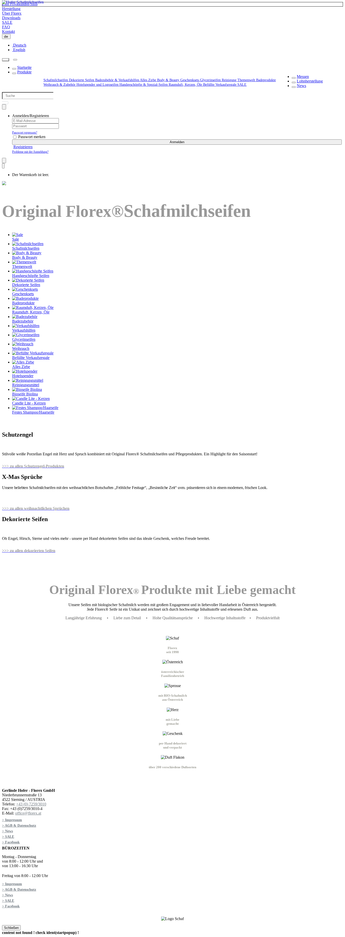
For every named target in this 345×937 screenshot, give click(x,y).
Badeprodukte (266, 80)
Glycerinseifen (211, 80)
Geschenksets (190, 80)
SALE (7, 22)
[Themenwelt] (24, 262)
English (18, 50)
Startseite (24, 67)
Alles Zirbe (148, 80)
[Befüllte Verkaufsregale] (33, 353)
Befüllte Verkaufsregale (220, 85)
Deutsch (19, 45)
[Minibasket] (3, 165)
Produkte (24, 72)
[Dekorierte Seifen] (28, 280)
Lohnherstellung (310, 81)
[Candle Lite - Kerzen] (31, 398)
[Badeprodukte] (25, 298)
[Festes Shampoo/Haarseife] (35, 408)
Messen (303, 76)
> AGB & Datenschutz (19, 825)
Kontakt (8, 31)
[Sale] (17, 234)
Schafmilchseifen (56, 80)
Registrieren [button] (23, 147)
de (7, 36)
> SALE (8, 837)
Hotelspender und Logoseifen (98, 85)
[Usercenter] (4, 107)
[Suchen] (5, 59)
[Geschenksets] (25, 289)
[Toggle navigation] (15, 59)
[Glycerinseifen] (25, 335)
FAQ (6, 27)
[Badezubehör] (24, 316)
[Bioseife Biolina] (27, 389)
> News (7, 831)
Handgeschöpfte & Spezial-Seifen (144, 85)
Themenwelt (246, 80)
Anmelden (177, 142)
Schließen (11, 928)
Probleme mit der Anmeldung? (30, 152)
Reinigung (229, 80)
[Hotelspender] (24, 371)
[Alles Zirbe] (23, 362)
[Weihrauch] (22, 344)
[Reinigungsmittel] (27, 380)
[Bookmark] (4, 160)
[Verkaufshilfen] (25, 326)
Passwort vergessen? (24, 132)
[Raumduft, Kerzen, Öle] (33, 307)
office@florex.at (28, 813)
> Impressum (12, 820)
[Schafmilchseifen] (27, 244)
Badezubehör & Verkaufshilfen (117, 80)
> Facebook (11, 842)
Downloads (11, 18)
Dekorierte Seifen (82, 80)
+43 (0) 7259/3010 (31, 804)
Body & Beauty (168, 80)
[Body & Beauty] (26, 253)
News (301, 85)
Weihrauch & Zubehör (60, 85)
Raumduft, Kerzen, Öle (186, 85)
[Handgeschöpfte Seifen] (32, 271)
